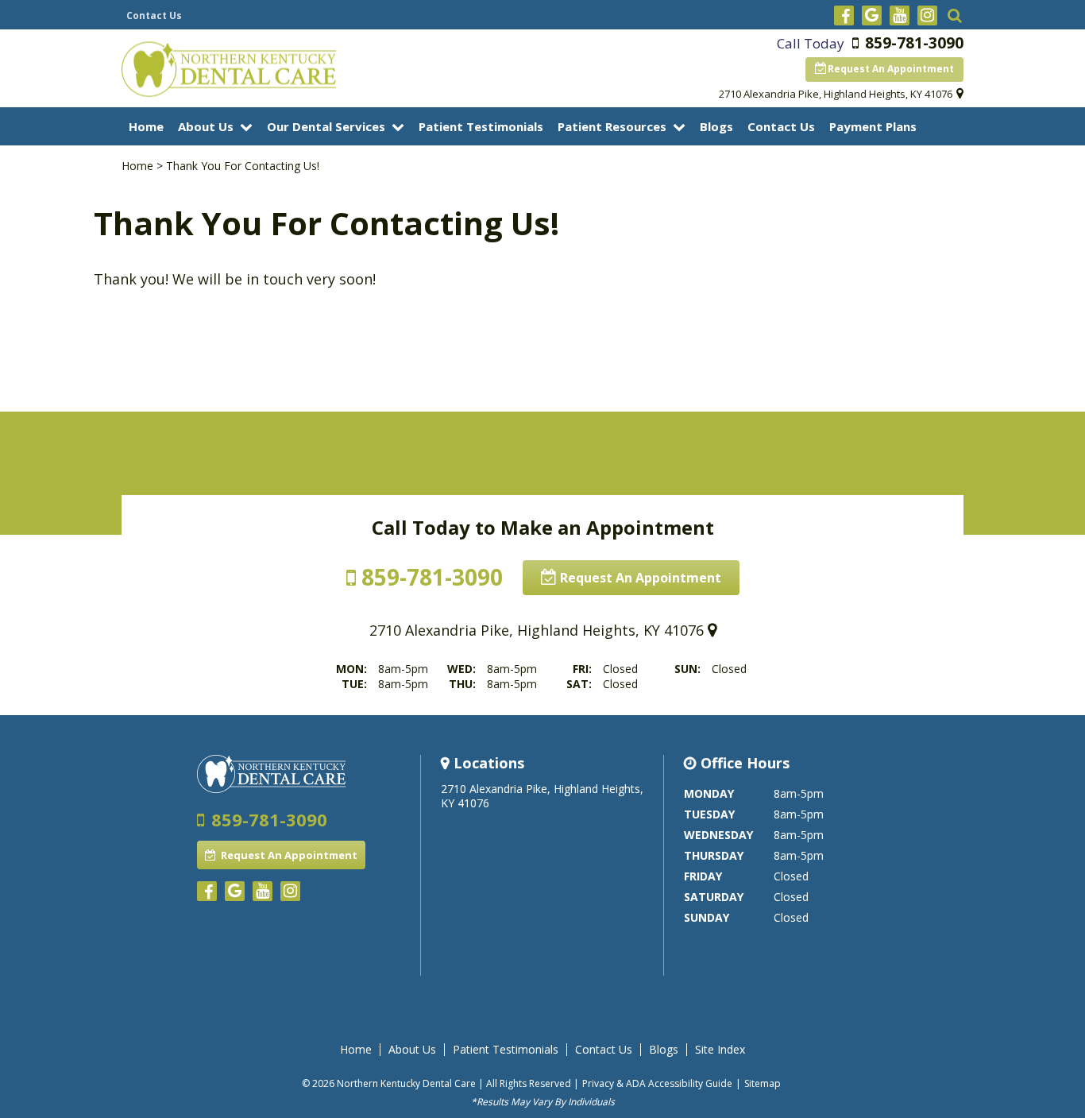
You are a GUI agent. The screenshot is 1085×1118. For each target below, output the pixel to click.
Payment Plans (873, 126)
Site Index (720, 1050)
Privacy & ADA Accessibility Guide (657, 1083)
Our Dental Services (326, 126)
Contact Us (154, 15)
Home (146, 126)
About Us (206, 126)
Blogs (716, 126)
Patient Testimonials (481, 126)
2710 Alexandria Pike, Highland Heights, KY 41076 (835, 94)
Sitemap (762, 1083)
